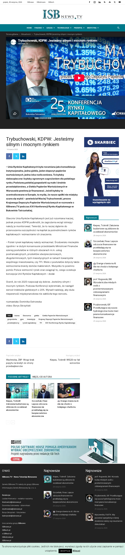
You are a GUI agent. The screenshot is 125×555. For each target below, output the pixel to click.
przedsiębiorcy (13, 323)
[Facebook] (89, 2)
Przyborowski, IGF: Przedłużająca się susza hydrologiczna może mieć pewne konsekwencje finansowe (105, 311)
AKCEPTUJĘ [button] (65, 551)
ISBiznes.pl (6, 540)
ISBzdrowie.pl (7, 537)
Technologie (63, 28)
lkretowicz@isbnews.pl (11, 502)
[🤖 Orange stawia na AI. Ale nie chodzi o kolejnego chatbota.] (68, 390)
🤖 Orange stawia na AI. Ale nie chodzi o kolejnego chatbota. (68, 404)
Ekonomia (27, 315)
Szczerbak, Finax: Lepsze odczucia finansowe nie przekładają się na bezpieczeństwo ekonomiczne (105, 247)
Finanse (38, 28)
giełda (36, 315)
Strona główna (12, 34)
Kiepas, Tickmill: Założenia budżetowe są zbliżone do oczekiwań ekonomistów (106, 228)
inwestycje (31, 319)
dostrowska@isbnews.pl (12, 509)
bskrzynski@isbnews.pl (11, 516)
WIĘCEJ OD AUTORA (42, 377)
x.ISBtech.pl (7, 534)
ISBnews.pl (6, 527)
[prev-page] (8, 422)
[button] (118, 27)
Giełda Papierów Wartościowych (55, 315)
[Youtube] (119, 2)
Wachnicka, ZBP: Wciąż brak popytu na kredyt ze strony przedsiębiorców (20, 363)
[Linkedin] (99, 2)
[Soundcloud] (109, 2)
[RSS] (104, 2)
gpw (22, 319)
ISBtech (51, 2)
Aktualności (26, 34)
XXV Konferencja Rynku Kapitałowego (60, 323)
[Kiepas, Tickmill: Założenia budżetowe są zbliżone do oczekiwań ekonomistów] (17, 390)
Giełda (49, 28)
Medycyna (91, 28)
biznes (17, 315)
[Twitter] (114, 2)
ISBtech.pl (6, 530)
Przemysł (78, 28)
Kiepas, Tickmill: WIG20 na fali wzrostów (65, 361)
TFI (41, 323)
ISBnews (30, 2)
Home (29, 28)
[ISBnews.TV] (62, 14)
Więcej (76, 550)
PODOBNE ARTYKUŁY (18, 377)
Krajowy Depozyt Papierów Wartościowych (56, 319)
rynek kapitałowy (29, 323)
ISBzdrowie (41, 2)
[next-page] (13, 422)
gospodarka (12, 319)
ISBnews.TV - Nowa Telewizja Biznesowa (19, 477)
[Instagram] (94, 2)
